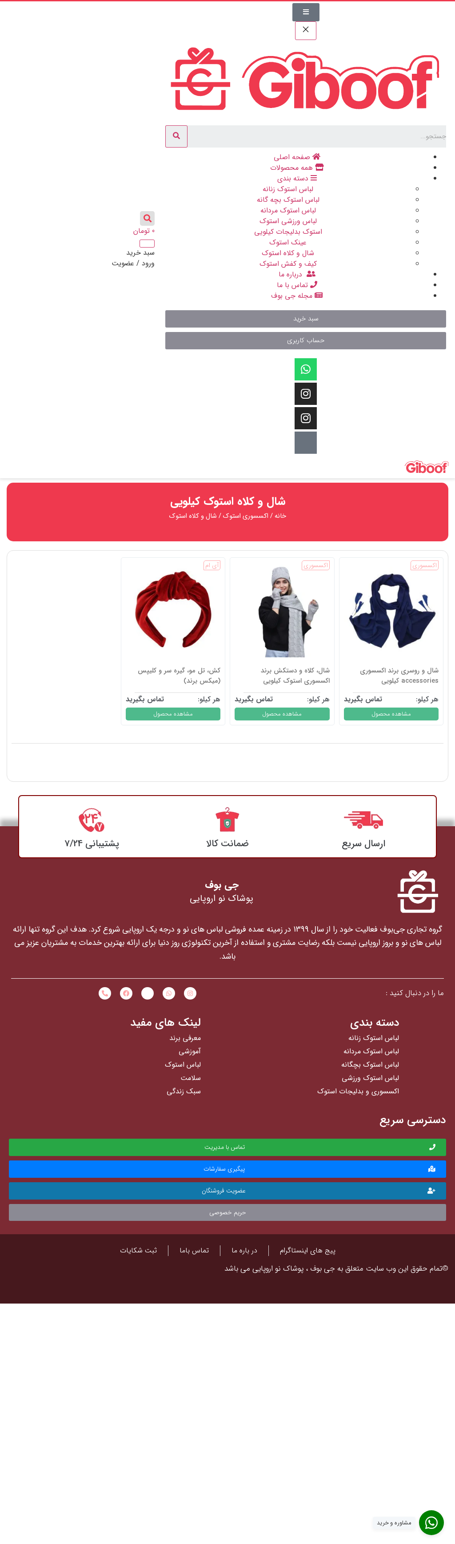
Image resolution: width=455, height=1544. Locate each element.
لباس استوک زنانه (288, 189)
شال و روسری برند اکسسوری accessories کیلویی (399, 675)
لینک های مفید (165, 1023)
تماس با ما (293, 285)
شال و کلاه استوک (288, 253)
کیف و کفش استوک (288, 263)
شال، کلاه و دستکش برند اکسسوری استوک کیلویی (295, 675)
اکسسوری (424, 565)
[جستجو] (176, 136)
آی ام (212, 565)
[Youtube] (306, 443)
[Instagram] (306, 394)
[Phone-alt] (105, 993)
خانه (280, 516)
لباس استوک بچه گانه (288, 199)
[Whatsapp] (306, 369)
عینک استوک (288, 242)
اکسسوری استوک (245, 516)
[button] (305, 319)
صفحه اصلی (293, 157)
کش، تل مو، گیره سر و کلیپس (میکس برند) (179, 675)
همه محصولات (292, 167)
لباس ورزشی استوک (288, 221)
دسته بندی (294, 178)
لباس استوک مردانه (288, 210)
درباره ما (293, 274)
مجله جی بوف (293, 295)
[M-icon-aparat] (147, 993)
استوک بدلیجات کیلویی (288, 231)
